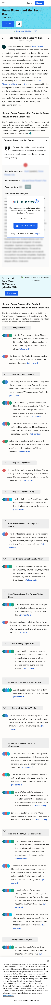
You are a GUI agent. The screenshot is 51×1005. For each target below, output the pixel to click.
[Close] (48, 961)
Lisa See (7, 17)
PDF (9, 23)
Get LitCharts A (27, 225)
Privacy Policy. (8, 996)
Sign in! (38, 234)
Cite (28, 186)
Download (11, 293)
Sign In (29, 3)
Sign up (39, 3)
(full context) (24, 349)
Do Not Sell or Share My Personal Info (25, 1000)
